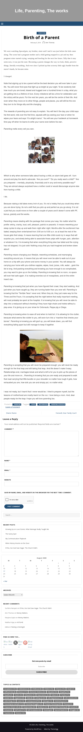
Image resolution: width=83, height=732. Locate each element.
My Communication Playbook (15, 539)
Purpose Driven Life (12, 707)
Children (48, 689)
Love (21, 701)
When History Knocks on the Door (17, 543)
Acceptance (10, 689)
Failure (54, 695)
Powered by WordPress (33, 729)
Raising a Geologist (18, 627)
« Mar (5, 581)
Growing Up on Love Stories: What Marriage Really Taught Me (27, 529)
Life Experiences (55, 698)
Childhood (37, 689)
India (30, 698)
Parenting (41, 33)
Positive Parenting (53, 704)
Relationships (29, 707)
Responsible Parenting (59, 707)
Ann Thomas (49, 43)
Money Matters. (22, 613)
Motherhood (43, 404)
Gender (8, 698)
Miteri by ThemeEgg (51, 729)
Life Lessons (71, 698)
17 (4, 571)
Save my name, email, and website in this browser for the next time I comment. (38, 493)
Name (7, 461)
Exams (18, 695)
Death (70, 689)
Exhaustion (30, 695)
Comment (9, 429)
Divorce (22, 692)
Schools (8, 710)
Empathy (64, 692)
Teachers (8, 713)
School (73, 707)
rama (7, 627)
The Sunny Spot (10, 534)
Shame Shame (11, 413)
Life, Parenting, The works (41, 10)
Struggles (74, 710)
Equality (8, 695)
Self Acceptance (34, 710)
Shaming (48, 710)
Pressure (68, 704)
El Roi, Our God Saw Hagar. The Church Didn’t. (21, 548)
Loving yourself (33, 701)
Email (7, 470)
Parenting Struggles (58, 404)
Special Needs (61, 710)
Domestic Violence (37, 692)
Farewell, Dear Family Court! (66, 413)
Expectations (43, 695)
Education (52, 692)
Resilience (42, 707)
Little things (9, 701)
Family (65, 695)
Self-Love (20, 710)
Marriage (47, 701)
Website (7, 480)
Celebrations (24, 689)
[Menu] (2, 24)
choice (33, 404)
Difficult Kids (9, 692)
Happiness (19, 698)
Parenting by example (13, 704)
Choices (60, 689)
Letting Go (40, 698)
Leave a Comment (12, 407)
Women (20, 713)
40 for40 (20, 622)
